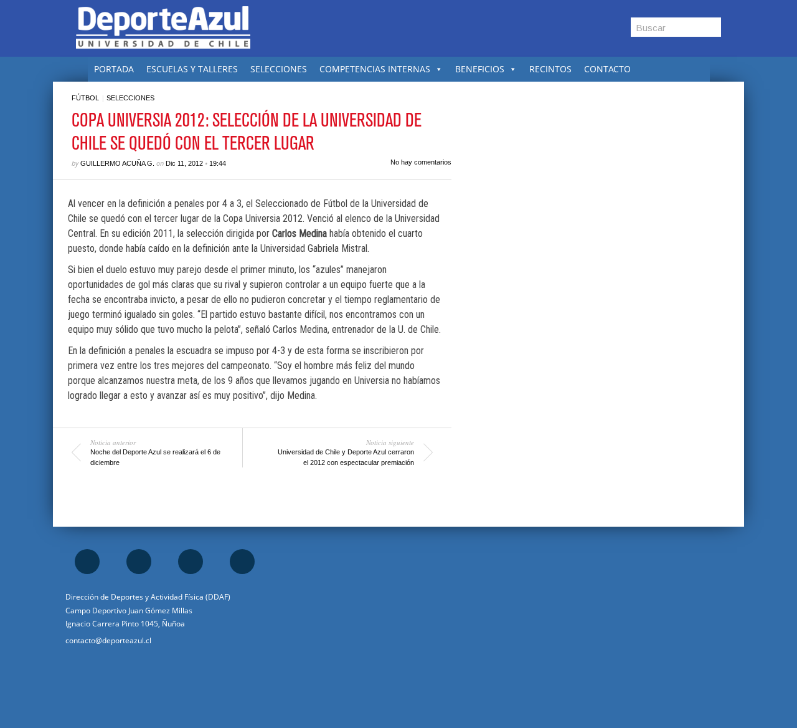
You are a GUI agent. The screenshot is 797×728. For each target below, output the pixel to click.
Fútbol (85, 98)
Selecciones (130, 98)
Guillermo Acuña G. (117, 163)
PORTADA (114, 69)
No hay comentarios (420, 162)
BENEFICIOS (479, 69)
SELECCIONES (278, 69)
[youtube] (242, 561)
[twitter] (190, 561)
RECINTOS (550, 69)
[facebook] (87, 561)
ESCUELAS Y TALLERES (192, 69)
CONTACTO (607, 69)
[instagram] (138, 561)
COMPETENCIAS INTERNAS (374, 69)
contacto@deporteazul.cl (108, 640)
